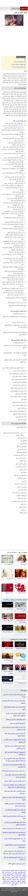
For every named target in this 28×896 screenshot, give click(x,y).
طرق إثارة (22, 879)
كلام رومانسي (21, 872)
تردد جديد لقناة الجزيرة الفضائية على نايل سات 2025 (14, 858)
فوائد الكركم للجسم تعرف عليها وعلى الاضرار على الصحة (15, 776)
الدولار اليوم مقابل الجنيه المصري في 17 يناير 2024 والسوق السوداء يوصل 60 (14, 759)
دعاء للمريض (15, 879)
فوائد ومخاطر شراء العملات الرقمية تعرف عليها (14, 708)
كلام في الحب (22, 877)
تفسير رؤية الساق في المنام (17, 723)
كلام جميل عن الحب (16, 876)
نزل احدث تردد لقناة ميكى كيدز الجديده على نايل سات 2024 (13, 728)
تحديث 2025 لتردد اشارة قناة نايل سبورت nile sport (14, 792)
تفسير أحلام (6, 881)
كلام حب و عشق (6, 877)
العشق (19, 881)
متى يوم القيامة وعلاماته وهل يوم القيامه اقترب (14, 817)
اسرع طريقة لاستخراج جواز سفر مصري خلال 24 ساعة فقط (14, 766)
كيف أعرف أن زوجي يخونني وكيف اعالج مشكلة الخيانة (15, 734)
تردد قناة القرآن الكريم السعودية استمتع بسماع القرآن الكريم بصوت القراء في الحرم (14, 852)
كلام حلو (9, 879)
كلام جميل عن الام (16, 423)
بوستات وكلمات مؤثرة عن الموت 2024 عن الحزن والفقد (14, 741)
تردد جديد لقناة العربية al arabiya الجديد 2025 (14, 840)
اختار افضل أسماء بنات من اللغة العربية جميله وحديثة (15, 846)
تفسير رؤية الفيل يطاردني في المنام (15, 719)
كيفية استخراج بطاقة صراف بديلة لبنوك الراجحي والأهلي (15, 747)
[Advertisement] (14, 41)
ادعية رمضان (23, 883)
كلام (18, 121)
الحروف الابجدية (6, 870)
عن (16, 121)
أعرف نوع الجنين (7, 883)
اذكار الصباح (24, 870)
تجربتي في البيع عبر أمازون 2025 (16, 863)
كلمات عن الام (6, 876)
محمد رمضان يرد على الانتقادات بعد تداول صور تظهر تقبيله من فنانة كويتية (14, 786)
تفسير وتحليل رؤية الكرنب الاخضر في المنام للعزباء (14, 798)
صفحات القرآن (18, 874)
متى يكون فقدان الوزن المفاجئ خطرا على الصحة (14, 695)
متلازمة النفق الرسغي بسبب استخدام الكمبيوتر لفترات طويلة (15, 714)
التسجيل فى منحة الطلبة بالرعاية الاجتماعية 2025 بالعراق (14, 833)
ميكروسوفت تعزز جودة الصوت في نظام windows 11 (15, 753)
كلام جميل (14, 885)
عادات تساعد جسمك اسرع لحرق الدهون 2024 (13, 771)
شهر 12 (15, 872)
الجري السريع (10, 874)
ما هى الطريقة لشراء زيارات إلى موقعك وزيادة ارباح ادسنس (14, 804)
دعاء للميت (13, 881)
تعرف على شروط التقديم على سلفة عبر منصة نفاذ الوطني (15, 823)
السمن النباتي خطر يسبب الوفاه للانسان (14, 781)
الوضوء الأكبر (15, 883)
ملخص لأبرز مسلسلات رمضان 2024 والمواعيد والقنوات (13, 702)
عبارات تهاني (14, 877)
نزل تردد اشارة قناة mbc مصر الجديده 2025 (14, 828)
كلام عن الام (17, 88)
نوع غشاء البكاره (15, 870)
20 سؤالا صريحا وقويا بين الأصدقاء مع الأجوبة (15, 811)
